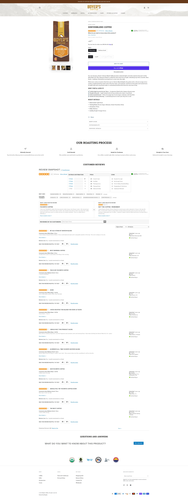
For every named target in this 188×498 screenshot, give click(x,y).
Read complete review (45, 215)
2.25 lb (96, 56)
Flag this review (74, 244)
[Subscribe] (148, 476)
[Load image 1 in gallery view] (53, 68)
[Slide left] (49, 67)
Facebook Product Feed (97, 21)
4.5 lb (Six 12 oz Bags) (106, 56)
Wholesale (78, 482)
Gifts (40, 478)
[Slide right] (72, 67)
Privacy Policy (61, 478)
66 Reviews (101, 30)
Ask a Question (92, 35)
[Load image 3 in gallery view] (63, 68)
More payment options (118, 71)
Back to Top (55, 428)
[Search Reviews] (105, 221)
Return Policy (79, 478)
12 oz (90, 56)
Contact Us (79, 480)
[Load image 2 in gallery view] (58, 68)
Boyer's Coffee (91, 24)
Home (89, 21)
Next (120, 428)
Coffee (40, 475)
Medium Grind (102, 50)
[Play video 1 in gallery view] (68, 68)
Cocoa (40, 482)
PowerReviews (66, 170)
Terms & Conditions (62, 475)
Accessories (42, 480)
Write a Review (108, 30)
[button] (40, 7)
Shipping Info (79, 475)
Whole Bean (92, 50)
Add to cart (118, 63)
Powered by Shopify (43, 494)
